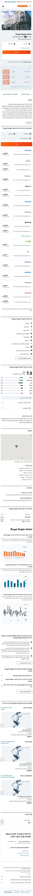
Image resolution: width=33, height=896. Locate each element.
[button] (2, 2)
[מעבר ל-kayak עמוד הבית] (23, 6)
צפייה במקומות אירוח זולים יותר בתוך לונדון (7, 742)
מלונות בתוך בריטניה (8, 890)
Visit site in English (10, 1)
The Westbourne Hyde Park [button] (24, 796)
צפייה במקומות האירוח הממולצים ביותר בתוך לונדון (8, 776)
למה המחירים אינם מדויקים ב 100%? (21, 882)
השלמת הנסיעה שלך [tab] (24, 841)
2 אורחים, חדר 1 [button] (25, 48)
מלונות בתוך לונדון (24, 855)
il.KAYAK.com (28, 890)
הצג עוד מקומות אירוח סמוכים (6, 708)
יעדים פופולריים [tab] (12, 841)
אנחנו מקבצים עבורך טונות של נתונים (21, 880)
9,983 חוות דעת (16, 37)
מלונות (22, 890)
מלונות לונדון (16, 892)
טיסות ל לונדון (25, 851)
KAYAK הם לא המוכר (25, 877)
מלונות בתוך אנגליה (25, 892)
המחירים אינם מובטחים (26, 872)
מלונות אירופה (16, 890)
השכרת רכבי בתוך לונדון (23, 853)
